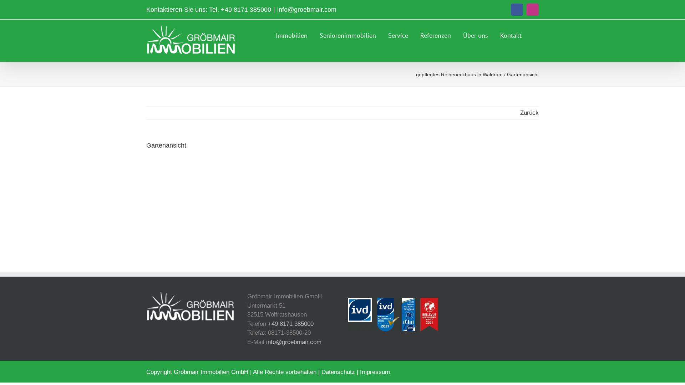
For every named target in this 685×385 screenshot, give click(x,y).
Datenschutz (338, 372)
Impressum (375, 372)
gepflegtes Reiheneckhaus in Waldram (459, 74)
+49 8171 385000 (246, 9)
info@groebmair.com (306, 9)
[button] (536, 35)
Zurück (529, 112)
